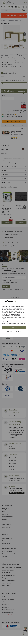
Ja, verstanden (14, 327)
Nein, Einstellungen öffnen (14, 331)
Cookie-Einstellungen (7, 323)
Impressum (17, 335)
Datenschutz (11, 335)
